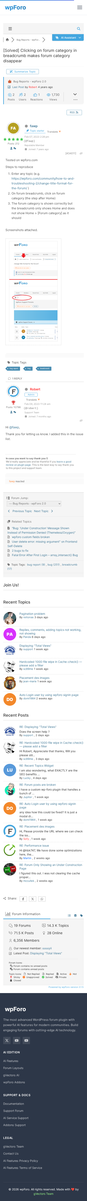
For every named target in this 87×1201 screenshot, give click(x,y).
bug (29, 368)
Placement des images (34, 677)
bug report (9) (36, 564)
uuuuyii (47, 948)
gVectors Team (13, 1146)
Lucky (27, 778)
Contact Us (11, 1153)
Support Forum (13, 1110)
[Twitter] (7, 1040)
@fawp (14, 427)
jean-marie (30, 681)
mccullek (28, 880)
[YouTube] (16, 1040)
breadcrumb (44, 368)
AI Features (10, 1061)
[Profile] (11, 148)
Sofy (26, 838)
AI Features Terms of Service (22, 1167)
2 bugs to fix (20, 550)
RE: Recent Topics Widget (36, 765)
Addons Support (14, 1125)
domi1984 (29, 698)
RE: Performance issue (34, 845)
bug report (14, 368)
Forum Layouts (13, 1068)
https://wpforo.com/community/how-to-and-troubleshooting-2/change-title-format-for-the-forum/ (43, 183)
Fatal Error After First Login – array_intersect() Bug (45, 555)
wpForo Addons (14, 1082)
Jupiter (27, 797)
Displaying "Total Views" (35, 645)
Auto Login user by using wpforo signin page (49, 695)
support (28, 649)
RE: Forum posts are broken (37, 784)
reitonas (28, 617)
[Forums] (7, 39)
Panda (27, 636)
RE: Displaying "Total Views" (37, 726)
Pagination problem (32, 613)
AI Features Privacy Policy (20, 1160)
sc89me (28, 668)
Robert (33, 87)
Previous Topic (21, 511)
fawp (34, 126)
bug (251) (54, 564)
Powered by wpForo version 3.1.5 (66, 987)
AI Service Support (16, 1118)
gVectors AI (11, 1075)
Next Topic (42, 511)
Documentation (13, 1103)
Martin (27, 858)
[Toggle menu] (80, 7)
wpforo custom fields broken (31, 537)
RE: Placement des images (36, 826)
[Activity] (14, 148)
